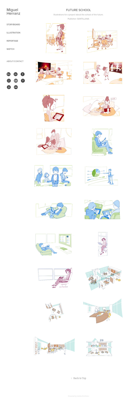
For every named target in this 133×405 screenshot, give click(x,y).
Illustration (13, 32)
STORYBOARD (13, 24)
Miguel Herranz (13, 11)
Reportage (12, 40)
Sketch (10, 49)
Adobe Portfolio (83, 396)
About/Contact (15, 61)
